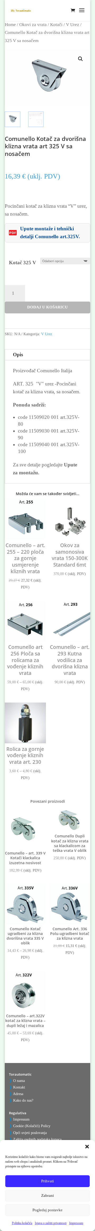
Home (10, 24)
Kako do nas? (23, 1100)
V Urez (72, 24)
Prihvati (47, 1181)
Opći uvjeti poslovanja (30, 1133)
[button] (87, 1146)
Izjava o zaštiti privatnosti (50, 1223)
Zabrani (47, 1195)
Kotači (56, 24)
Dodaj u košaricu (47, 307)
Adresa (18, 1094)
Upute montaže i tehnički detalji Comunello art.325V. (50, 232)
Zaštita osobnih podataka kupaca (37, 1139)
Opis (18, 354)
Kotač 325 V (22, 262)
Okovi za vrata (33, 24)
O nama (19, 1081)
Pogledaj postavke (47, 1210)
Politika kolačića (22, 1223)
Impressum (76, 1223)
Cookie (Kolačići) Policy (31, 1126)
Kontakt (19, 1087)
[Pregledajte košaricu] (74, 14)
